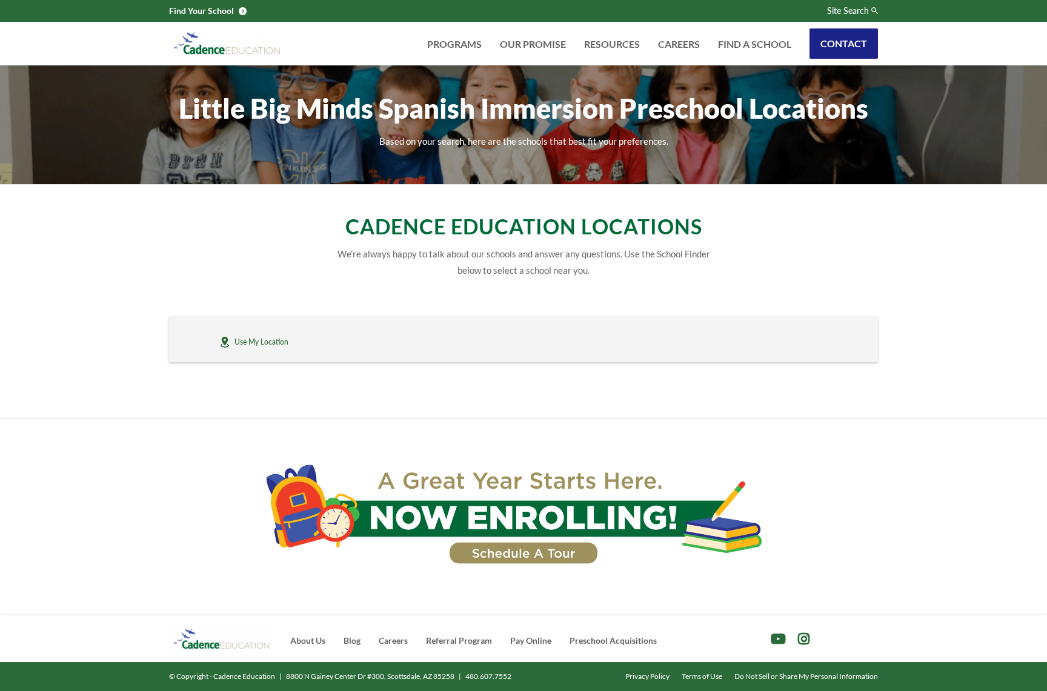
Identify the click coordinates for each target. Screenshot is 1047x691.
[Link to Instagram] (803, 639)
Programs (454, 44)
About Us (307, 640)
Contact (843, 43)
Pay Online (530, 640)
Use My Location (261, 341)
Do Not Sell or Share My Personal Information (806, 676)
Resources (612, 44)
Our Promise (533, 44)
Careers (679, 44)
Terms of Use (702, 676)
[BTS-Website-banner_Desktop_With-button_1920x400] (523, 514)
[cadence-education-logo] (226, 43)
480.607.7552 (488, 676)
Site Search (848, 11)
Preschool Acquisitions (613, 640)
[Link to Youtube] (778, 639)
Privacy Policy (647, 676)
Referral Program (459, 640)
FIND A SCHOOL (754, 44)
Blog (352, 640)
